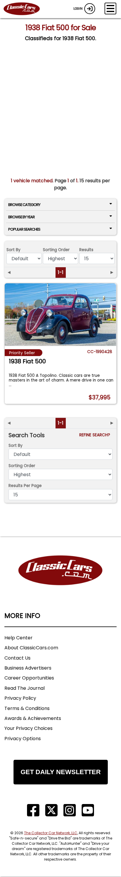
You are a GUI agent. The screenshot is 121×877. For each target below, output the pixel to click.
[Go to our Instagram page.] (69, 810)
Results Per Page (25, 485)
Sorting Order (56, 250)
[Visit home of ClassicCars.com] (60, 579)
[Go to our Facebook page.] (33, 810)
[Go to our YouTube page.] (88, 810)
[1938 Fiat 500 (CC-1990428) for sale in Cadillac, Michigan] (60, 314)
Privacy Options (22, 738)
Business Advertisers (27, 668)
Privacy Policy (20, 698)
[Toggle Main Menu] (110, 8)
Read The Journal (24, 688)
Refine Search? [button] (95, 435)
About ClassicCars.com (31, 647)
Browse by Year (21, 216)
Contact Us (17, 658)
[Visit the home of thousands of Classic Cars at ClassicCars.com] (25, 9)
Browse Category (24, 204)
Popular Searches (24, 229)
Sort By (13, 250)
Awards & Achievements (32, 718)
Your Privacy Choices (28, 728)
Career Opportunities (29, 678)
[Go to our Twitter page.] (51, 810)
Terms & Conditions (27, 708)
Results (86, 250)
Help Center (18, 637)
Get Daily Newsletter (61, 772)
